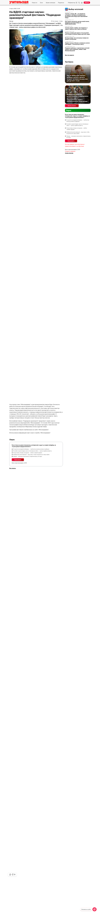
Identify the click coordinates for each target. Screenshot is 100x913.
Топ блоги (69, 62)
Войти (87, 2)
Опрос (68, 110)
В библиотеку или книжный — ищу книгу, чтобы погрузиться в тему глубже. (31, 454)
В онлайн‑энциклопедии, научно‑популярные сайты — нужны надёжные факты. (32, 451)
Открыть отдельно (70, 151)
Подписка (61, 2)
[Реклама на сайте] (94, 909)
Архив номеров (50, 2)
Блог (41, 2)
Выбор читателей (76, 9)
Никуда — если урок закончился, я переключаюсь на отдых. (27, 456)
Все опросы (12, 468)
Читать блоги (72, 105)
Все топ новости (69, 55)
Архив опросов (69, 153)
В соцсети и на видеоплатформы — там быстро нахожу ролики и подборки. (31, 449)
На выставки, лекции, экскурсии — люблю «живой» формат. (27, 452)
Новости (34, 2)
